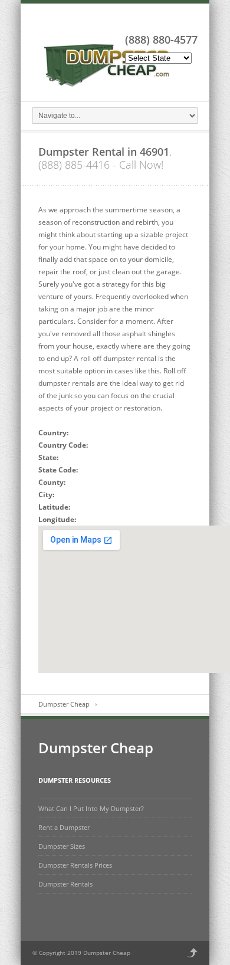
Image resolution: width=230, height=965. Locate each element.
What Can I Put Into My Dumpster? (91, 808)
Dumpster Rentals (65, 883)
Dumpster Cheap (64, 704)
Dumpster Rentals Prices (75, 865)
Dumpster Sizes (61, 846)
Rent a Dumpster (64, 827)
